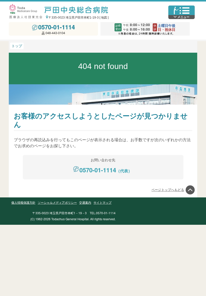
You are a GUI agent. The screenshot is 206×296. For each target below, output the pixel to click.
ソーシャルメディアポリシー (57, 202)
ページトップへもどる (167, 190)
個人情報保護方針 (23, 202)
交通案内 (85, 202)
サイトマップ (102, 202)
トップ (17, 46)
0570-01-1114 (56, 27)
